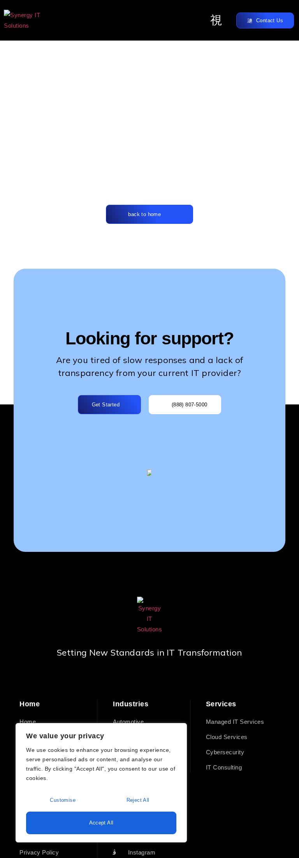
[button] (216, 20)
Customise (63, 800)
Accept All (101, 823)
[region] (101, 782)
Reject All (138, 800)
